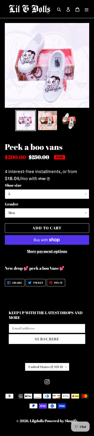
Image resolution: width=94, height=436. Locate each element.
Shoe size (13, 185)
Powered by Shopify (61, 420)
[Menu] (86, 9)
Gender (11, 204)
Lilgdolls (37, 420)
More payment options (47, 251)
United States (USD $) (45, 366)
